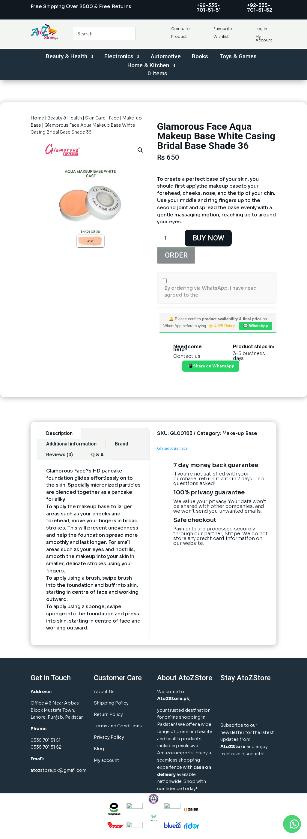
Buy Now (208, 238)
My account (106, 760)
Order (176, 255)
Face (114, 118)
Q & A (97, 454)
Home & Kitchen (148, 66)
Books (200, 57)
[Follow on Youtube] (226, 709)
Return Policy (108, 714)
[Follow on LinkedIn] (256, 694)
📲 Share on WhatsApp (210, 366)
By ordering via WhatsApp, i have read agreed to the (210, 291)
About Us (104, 691)
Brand (121, 444)
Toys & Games (238, 57)
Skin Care (95, 118)
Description (59, 433)
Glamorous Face (172, 448)
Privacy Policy (109, 737)
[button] (140, 150)
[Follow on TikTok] (241, 709)
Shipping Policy (111, 703)
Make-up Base (239, 433)
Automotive (166, 57)
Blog (99, 748)
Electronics (118, 57)
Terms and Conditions (118, 726)
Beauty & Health (66, 57)
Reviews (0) (59, 454)
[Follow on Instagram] (241, 694)
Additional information (71, 444)
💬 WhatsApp (255, 326)
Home (37, 118)
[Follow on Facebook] (226, 694)
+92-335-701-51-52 (259, 7)
